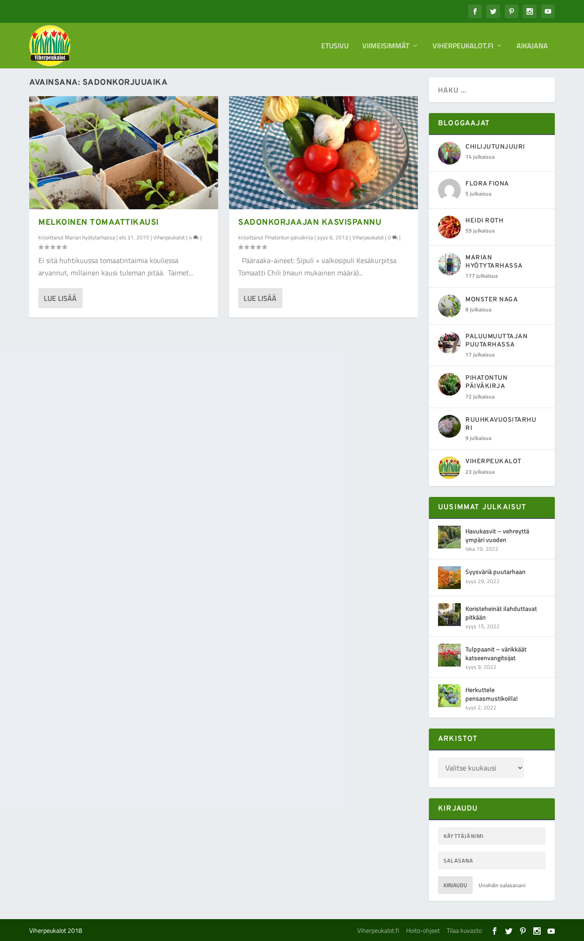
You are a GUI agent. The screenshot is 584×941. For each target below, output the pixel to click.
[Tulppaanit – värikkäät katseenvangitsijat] (449, 655)
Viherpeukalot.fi (463, 46)
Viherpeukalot (169, 237)
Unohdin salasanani (502, 885)
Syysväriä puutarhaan (495, 571)
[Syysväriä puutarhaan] (449, 577)
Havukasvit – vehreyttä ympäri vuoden (497, 535)
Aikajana (532, 46)
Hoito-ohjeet (423, 930)
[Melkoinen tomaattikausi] (123, 152)
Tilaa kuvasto (464, 930)
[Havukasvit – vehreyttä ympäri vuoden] (449, 537)
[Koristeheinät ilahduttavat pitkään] (449, 614)
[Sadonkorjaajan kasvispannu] (323, 152)
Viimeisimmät (385, 46)
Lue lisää (60, 298)
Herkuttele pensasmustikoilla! (491, 694)
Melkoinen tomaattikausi (98, 222)
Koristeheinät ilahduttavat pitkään (501, 612)
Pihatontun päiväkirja (289, 237)
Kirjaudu (455, 885)
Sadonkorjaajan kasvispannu (309, 222)
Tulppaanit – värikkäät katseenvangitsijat (496, 653)
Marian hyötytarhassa (90, 237)
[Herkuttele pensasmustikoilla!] (449, 695)
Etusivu (335, 46)
